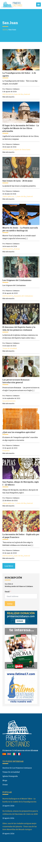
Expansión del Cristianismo (23, 296)
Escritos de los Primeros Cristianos (17, 767)
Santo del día (18, 94)
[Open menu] (38, 4)
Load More (8, 566)
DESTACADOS (7, 94)
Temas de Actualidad (9, 348)
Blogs (4, 780)
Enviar (10, 603)
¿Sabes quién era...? (9, 196)
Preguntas (6, 450)
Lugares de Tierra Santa (22, 149)
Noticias (17, 249)
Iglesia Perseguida (10, 776)
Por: (10, 89)
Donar (5, 784)
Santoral (27, 94)
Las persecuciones (9, 401)
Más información (8, 97)
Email (7, 591)
